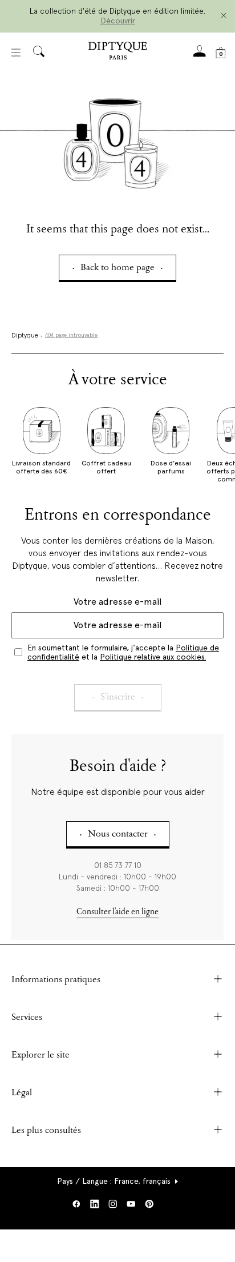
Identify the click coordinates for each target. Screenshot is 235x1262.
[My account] (199, 54)
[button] (118, 1180)
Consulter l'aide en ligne (117, 912)
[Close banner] (223, 16)
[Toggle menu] (16, 52)
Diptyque (24, 335)
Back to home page (117, 268)
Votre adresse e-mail (117, 601)
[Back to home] (117, 52)
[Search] (39, 52)
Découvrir (117, 20)
